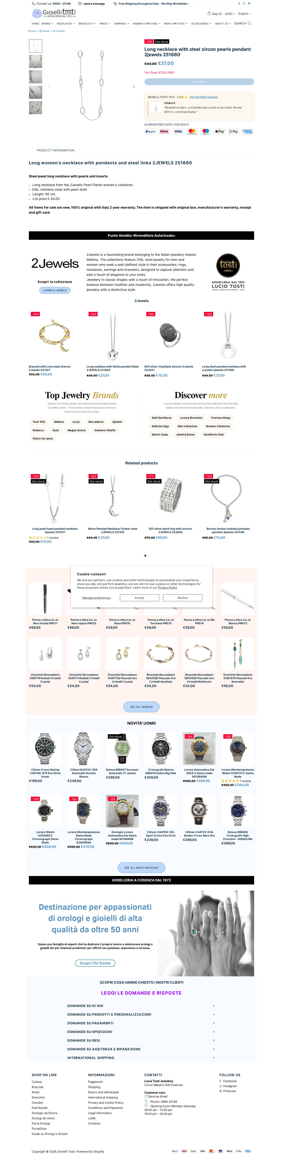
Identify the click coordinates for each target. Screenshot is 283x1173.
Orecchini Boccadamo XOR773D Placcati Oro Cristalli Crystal (122, 678)
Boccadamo (96, 422)
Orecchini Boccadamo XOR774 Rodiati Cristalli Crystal (45, 678)
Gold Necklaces (162, 418)
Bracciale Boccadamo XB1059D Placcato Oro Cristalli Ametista (161, 678)
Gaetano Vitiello (105, 430)
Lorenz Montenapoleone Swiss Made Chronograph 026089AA (84, 837)
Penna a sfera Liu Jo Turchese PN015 (161, 621)
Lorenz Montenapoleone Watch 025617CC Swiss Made (238, 773)
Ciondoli (37, 1102)
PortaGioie (39, 1128)
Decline (183, 597)
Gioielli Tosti (54, 13)
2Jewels (60, 30)
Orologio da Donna (44, 1113)
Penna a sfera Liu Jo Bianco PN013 (238, 621)
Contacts (94, 1123)
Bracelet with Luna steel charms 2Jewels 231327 (50, 368)
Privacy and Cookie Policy (105, 1102)
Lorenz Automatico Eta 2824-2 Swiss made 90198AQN (199, 773)
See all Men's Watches (141, 867)
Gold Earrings (160, 426)
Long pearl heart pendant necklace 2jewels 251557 (55, 530)
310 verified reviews (204, 97)
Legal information (100, 1113)
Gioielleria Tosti (214, 434)
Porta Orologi (41, 1123)
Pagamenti (95, 1082)
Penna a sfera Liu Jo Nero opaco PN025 (84, 621)
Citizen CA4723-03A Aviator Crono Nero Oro (199, 833)
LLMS (92, 1118)
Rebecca (38, 430)
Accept (139, 597)
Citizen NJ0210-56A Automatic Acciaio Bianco (83, 773)
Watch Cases (160, 434)
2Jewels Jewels (54, 290)
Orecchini (38, 1097)
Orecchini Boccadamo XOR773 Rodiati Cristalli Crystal (84, 678)
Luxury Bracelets (191, 418)
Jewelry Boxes (186, 434)
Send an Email (157, 1096)
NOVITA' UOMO (141, 723)
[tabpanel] (55, 512)
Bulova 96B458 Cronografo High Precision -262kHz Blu (238, 835)
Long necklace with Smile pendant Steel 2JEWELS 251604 (113, 368)
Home (33, 30)
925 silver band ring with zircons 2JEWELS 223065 (170, 530)
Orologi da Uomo (43, 1118)
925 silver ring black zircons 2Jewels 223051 (168, 368)
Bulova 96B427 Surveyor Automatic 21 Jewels (122, 771)
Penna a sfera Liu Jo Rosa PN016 (122, 621)
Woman (46, 30)
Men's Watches (187, 426)
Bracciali (37, 1087)
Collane (37, 1082)
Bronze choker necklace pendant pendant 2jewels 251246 (228, 530)
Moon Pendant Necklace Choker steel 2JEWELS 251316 (112, 530)
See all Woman (141, 706)
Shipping (94, 1087)
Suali (56, 430)
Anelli (35, 1092)
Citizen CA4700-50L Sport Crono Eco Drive (161, 833)
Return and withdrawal (103, 1092)
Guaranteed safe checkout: (166, 124)
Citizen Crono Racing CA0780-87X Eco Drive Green (45, 773)
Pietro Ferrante (43, 438)
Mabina (59, 422)
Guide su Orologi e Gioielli (50, 1134)
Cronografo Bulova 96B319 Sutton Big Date (160, 771)
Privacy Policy (167, 587)
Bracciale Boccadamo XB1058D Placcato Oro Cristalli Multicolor (199, 678)
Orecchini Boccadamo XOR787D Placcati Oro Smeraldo (237, 678)
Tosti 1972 (39, 422)
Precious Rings (220, 418)
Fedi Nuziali (40, 1108)
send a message (94, 3)
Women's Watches (218, 426)
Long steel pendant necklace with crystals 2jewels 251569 (224, 368)
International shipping (103, 1097)
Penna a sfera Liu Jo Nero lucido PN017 (45, 621)
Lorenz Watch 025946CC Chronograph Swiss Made (45, 837)
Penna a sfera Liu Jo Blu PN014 (199, 621)
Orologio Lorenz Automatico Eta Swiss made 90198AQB (122, 835)
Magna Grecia (77, 430)
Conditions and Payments (105, 1108)
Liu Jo (76, 422)
